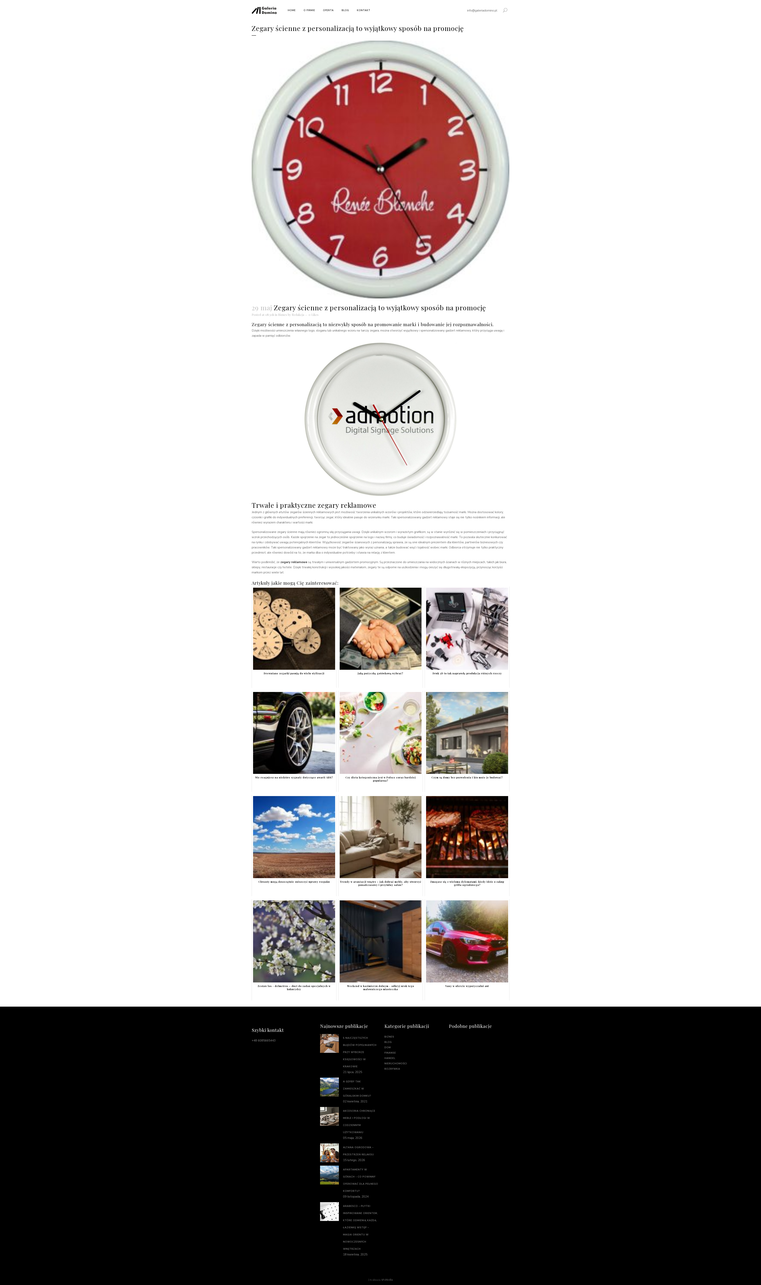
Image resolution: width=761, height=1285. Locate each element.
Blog (388, 1042)
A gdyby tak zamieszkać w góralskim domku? (357, 1088)
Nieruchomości (395, 1063)
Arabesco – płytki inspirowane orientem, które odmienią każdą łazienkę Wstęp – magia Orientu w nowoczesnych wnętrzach (360, 1228)
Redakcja (298, 315)
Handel (389, 1058)
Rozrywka (392, 1068)
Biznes (282, 315)
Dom (387, 1047)
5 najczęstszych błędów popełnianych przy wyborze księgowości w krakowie (360, 1052)
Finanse (390, 1052)
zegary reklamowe (293, 562)
